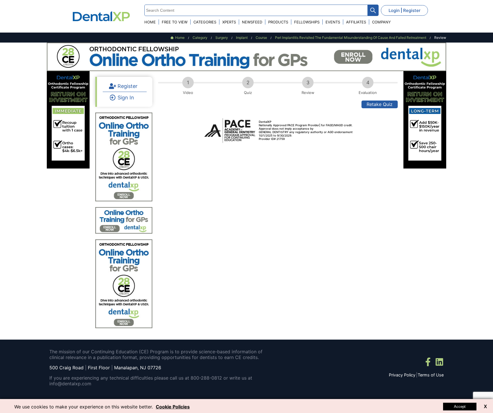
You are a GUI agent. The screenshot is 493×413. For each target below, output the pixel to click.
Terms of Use (431, 374)
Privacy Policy (402, 374)
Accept (460, 406)
